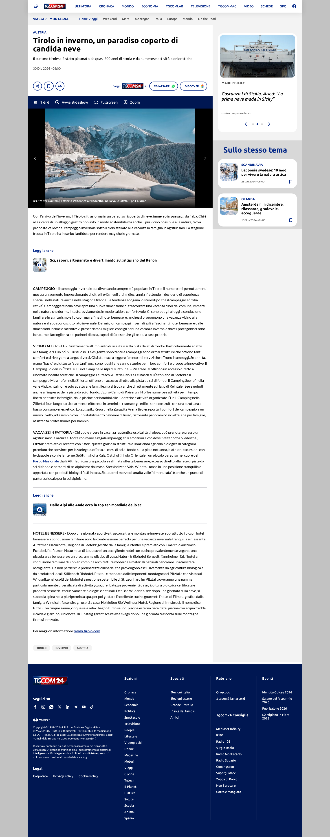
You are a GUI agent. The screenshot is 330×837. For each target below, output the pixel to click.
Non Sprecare (226, 785)
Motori (129, 761)
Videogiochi (133, 742)
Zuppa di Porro (226, 779)
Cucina (129, 774)
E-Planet (130, 786)
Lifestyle (130, 736)
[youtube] (83, 707)
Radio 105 (223, 741)
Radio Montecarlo (229, 754)
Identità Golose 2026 (277, 692)
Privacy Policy (63, 776)
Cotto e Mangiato (228, 792)
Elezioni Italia (180, 692)
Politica (129, 711)
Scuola (129, 805)
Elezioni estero (181, 698)
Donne (129, 749)
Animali (129, 812)
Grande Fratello (181, 705)
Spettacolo (132, 717)
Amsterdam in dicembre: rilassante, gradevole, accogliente (262, 208)
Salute (129, 799)
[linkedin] (67, 707)
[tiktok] (92, 707)
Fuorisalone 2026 (274, 708)
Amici (174, 717)
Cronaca (130, 692)
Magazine (131, 755)
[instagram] (43, 707)
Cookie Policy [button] (88, 776)
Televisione (132, 724)
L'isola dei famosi (182, 711)
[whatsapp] (51, 707)
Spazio (129, 818)
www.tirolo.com (87, 631)
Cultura (129, 793)
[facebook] (35, 707)
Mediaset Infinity (228, 729)
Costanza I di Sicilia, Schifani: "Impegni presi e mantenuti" (251, 96)
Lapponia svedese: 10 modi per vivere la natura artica (264, 172)
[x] (59, 707)
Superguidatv (225, 773)
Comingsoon (225, 766)
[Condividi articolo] (37, 86)
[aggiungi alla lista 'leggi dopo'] (49, 86)
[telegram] (75, 707)
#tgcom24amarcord (230, 698)
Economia (131, 705)
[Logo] (55, 6)
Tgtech (129, 780)
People (129, 730)
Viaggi (129, 768)
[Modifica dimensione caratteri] (59, 86)
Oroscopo (223, 692)
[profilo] (294, 6)
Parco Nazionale (46, 461)
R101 (220, 735)
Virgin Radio (225, 748)
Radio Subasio (226, 760)
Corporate (40, 776)
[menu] (36, 6)
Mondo (129, 698)
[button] (71, 102)
